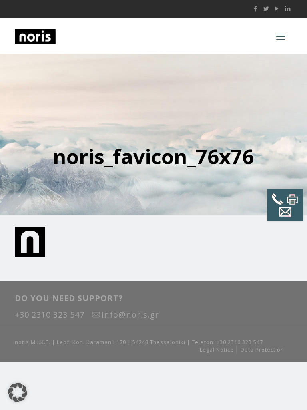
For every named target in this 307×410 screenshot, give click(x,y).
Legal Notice (217, 349)
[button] (17, 392)
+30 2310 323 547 (49, 314)
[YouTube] (277, 8)
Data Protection (262, 349)
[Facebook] (255, 8)
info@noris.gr (130, 314)
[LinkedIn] (288, 8)
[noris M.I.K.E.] (65, 36)
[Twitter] (266, 8)
